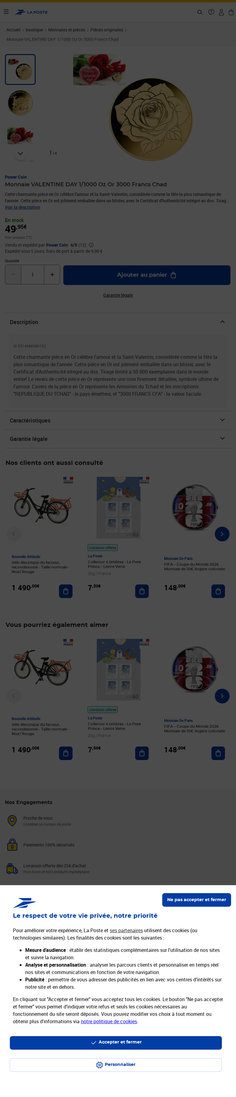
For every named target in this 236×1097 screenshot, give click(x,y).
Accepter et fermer (120, 1042)
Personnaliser (120, 1065)
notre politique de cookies (109, 1021)
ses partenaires (126, 930)
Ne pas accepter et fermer (196, 900)
